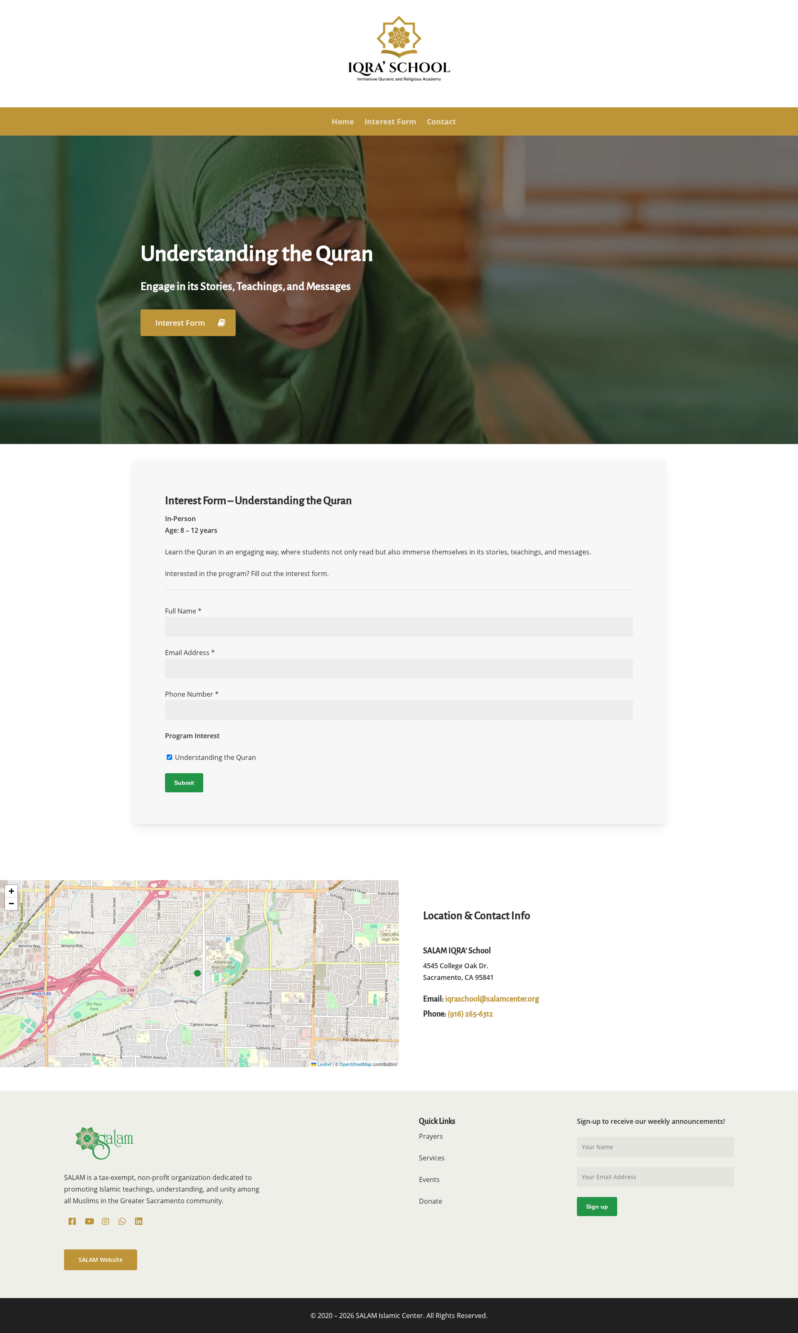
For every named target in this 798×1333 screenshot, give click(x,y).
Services (432, 1157)
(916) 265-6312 (470, 1014)
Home (343, 121)
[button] (188, 322)
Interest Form (390, 121)
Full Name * (183, 611)
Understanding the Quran (214, 757)
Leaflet (323, 1064)
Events (429, 1179)
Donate (430, 1201)
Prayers (431, 1136)
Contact (441, 121)
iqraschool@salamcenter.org (492, 999)
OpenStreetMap (356, 1064)
